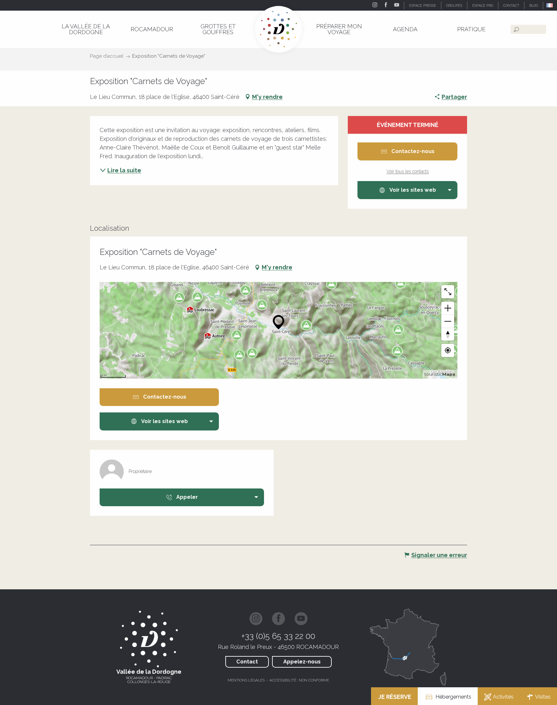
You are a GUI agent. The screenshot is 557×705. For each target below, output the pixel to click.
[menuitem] (86, 29)
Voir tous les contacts (407, 171)
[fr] (550, 5)
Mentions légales (246, 680)
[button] (550, 5)
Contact (247, 662)
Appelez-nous (302, 662)
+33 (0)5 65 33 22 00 (278, 636)
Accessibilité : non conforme (299, 680)
